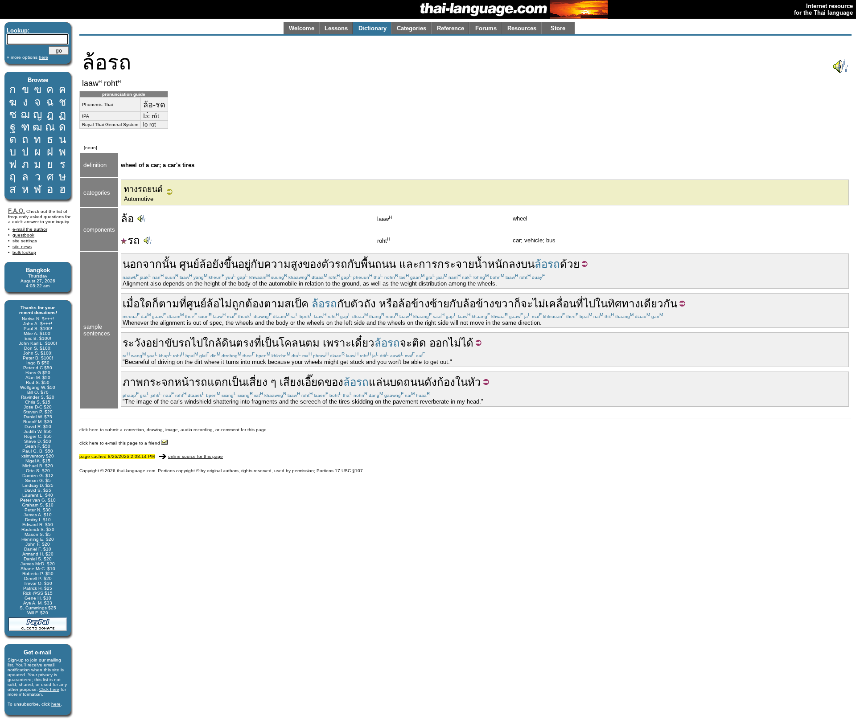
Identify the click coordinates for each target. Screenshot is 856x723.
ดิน (229, 343)
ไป (589, 304)
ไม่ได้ (461, 343)
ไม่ (225, 304)
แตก (217, 382)
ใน (601, 304)
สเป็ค (296, 304)
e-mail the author (29, 229)
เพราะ (337, 343)
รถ (134, 240)
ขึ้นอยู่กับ (244, 264)
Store (558, 28)
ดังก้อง (439, 382)
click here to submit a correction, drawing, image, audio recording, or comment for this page (173, 429)
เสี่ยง (257, 382)
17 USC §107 (349, 470)
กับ (354, 264)
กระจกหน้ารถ (175, 382)
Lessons (336, 28)
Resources (521, 28)
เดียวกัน (658, 304)
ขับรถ (178, 343)
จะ (527, 304)
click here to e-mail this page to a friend (120, 443)
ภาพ (133, 382)
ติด (419, 343)
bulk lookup (24, 252)
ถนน (385, 264)
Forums (486, 28)
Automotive (138, 199)
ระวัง (134, 343)
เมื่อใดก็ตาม (151, 304)
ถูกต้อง (248, 304)
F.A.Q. (16, 211)
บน (528, 264)
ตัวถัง (363, 304)
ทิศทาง (624, 304)
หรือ (388, 304)
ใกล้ (212, 343)
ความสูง (283, 264)
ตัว (328, 264)
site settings (24, 240)
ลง (515, 264)
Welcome (301, 28)
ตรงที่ (248, 343)
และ (409, 264)
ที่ (182, 304)
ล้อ (127, 218)
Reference (450, 28)
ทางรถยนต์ (143, 189)
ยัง (218, 264)
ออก (439, 343)
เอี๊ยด (313, 382)
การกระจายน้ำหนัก (464, 264)
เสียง (290, 382)
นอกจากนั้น (149, 264)
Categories (411, 28)
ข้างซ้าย (430, 304)
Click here (49, 689)
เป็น (270, 343)
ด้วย (570, 264)
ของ (312, 264)
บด (396, 382)
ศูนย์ (189, 264)
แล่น (379, 382)
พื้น (368, 264)
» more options (27, 57)
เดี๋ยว (362, 343)
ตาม (274, 304)
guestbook (23, 235)
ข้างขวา (495, 304)
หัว (474, 382)
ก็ (517, 304)
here (56, 704)
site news (22, 246)
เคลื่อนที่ (564, 304)
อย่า (155, 343)
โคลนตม (299, 343)
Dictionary (372, 28)
